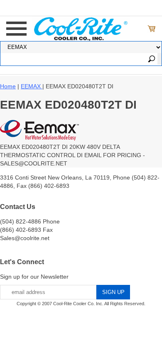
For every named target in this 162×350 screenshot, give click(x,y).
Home (8, 86)
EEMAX (31, 86)
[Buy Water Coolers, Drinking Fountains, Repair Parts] (81, 27)
